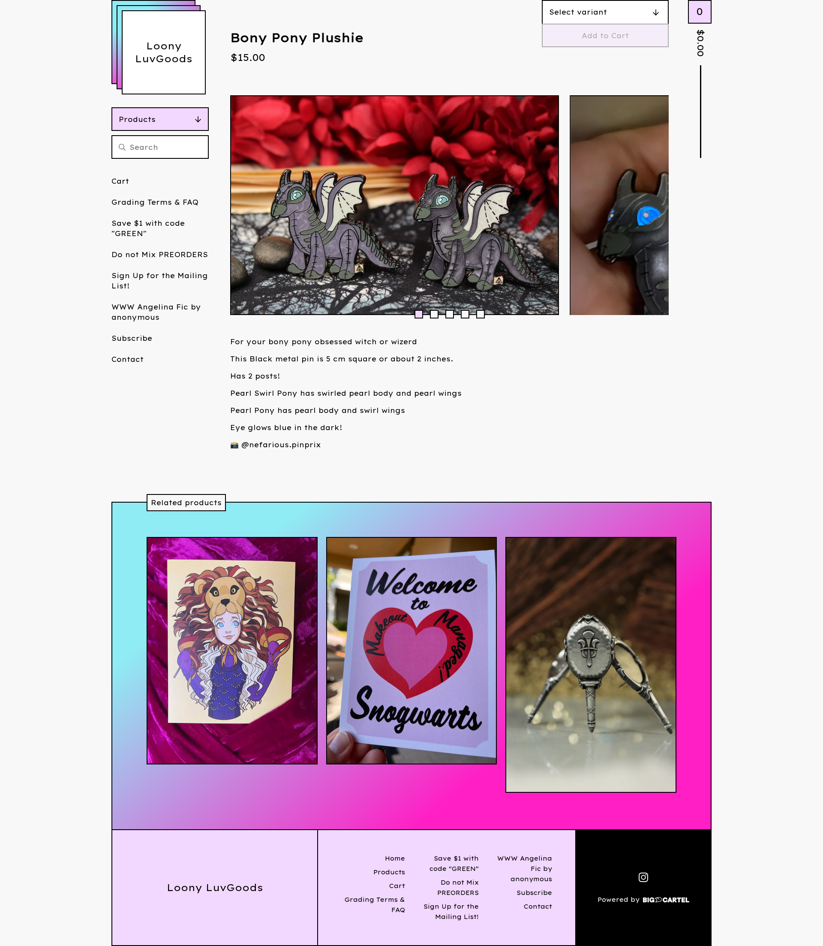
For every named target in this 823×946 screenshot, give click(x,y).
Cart (120, 181)
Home (395, 858)
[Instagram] (643, 877)
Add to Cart (605, 35)
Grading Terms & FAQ (154, 202)
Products (137, 119)
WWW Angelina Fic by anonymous (156, 312)
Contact (127, 359)
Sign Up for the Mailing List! (159, 280)
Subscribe (131, 338)
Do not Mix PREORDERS (159, 254)
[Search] (122, 147)
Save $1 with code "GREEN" (148, 228)
